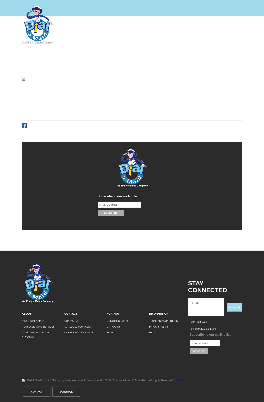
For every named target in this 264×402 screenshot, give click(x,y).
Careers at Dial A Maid (78, 332)
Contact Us (71, 321)
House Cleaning (135, 24)
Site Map (180, 380)
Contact (190, 24)
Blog (110, 332)
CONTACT (36, 391)
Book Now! (233, 24)
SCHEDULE (66, 391)
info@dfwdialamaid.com (203, 329)
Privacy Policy (158, 326)
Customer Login (117, 321)
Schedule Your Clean (78, 326)
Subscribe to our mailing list (118, 196)
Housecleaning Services (38, 326)
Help (211, 24)
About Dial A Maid (33, 321)
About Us (166, 24)
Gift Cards (114, 326)
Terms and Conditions (163, 321)
